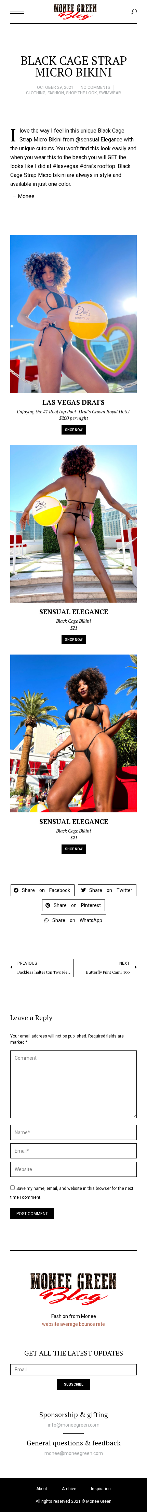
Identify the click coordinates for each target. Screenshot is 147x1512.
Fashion (56, 93)
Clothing (35, 93)
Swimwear (110, 93)
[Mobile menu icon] (17, 11)
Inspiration (101, 1489)
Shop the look (81, 93)
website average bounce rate (73, 1324)
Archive (69, 1489)
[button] (43, 890)
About (41, 1489)
